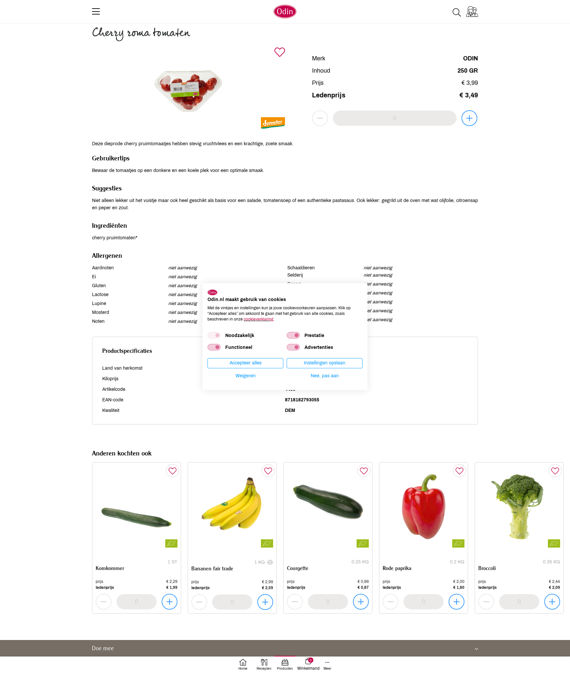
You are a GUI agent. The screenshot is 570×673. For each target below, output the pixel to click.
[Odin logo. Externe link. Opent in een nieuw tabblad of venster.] (212, 292)
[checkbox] (214, 335)
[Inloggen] (472, 11)
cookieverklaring (258, 319)
